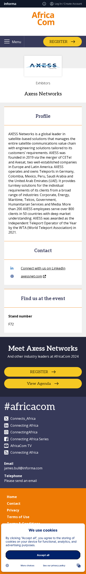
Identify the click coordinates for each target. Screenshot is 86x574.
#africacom (29, 407)
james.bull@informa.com (23, 468)
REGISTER (58, 41)
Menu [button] (16, 42)
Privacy (13, 510)
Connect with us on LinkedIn (43, 268)
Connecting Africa (24, 425)
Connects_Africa (22, 418)
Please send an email (20, 480)
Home (12, 496)
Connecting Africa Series (29, 439)
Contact (13, 503)
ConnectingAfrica (23, 432)
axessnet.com (31, 276)
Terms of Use (18, 517)
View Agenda (39, 383)
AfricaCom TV (21, 445)
